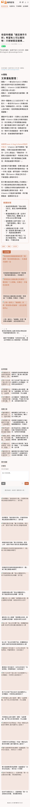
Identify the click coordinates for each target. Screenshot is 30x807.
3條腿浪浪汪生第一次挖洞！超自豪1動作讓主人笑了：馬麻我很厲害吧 (15, 230)
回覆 (27, 483)
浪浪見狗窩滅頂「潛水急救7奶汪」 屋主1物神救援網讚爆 (16, 208)
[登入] (25, 2)
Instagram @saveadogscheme (10, 69)
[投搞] (23, 2)
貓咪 (3, 246)
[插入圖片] (22, 483)
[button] (20, 2)
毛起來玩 (12, 6)
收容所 (15, 246)
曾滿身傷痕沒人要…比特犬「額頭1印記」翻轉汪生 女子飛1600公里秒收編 (16, 216)
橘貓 (9, 246)
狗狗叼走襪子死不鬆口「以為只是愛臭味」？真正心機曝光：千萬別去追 (16, 238)
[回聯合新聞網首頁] (4, 2)
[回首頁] (7, 2)
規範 (3, 483)
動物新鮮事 (4, 6)
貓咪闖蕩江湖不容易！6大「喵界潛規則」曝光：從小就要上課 (16, 223)
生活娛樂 (25, 6)
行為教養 (19, 6)
